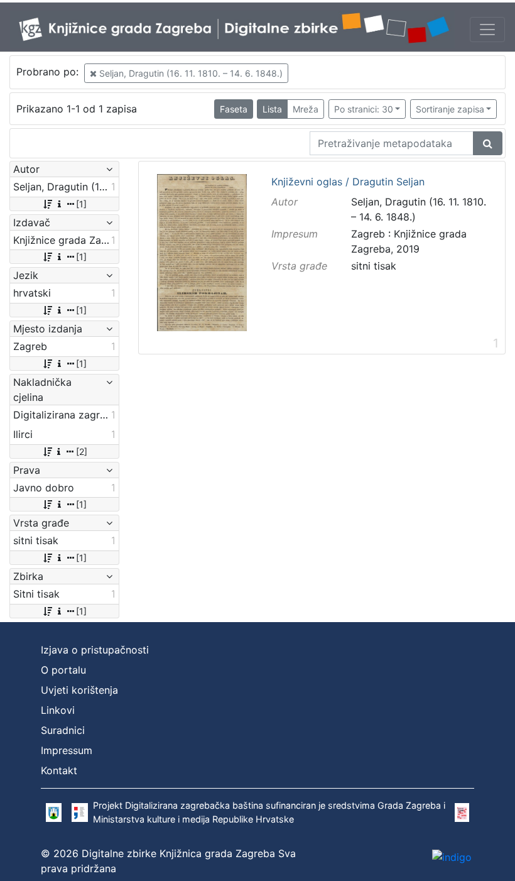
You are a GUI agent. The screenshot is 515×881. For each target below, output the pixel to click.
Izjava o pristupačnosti (95, 649)
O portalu (63, 670)
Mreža (305, 109)
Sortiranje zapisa (450, 109)
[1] (81, 204)
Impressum (66, 750)
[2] (81, 451)
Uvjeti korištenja (79, 690)
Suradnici (63, 730)
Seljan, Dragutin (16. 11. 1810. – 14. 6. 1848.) (190, 73)
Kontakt (59, 770)
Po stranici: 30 (363, 109)
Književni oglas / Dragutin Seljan (348, 182)
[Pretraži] (487, 143)
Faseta (233, 109)
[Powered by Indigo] (452, 856)
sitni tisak (373, 266)
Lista (272, 109)
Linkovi (58, 710)
